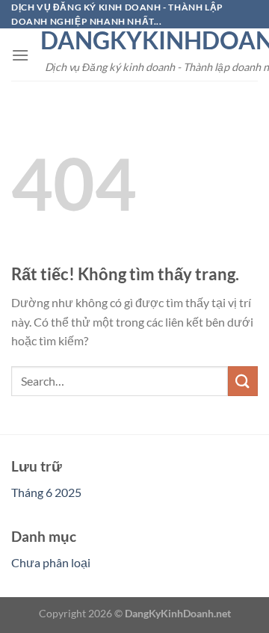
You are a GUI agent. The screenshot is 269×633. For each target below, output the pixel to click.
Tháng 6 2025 (46, 492)
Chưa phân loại (50, 562)
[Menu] (20, 55)
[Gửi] (243, 380)
